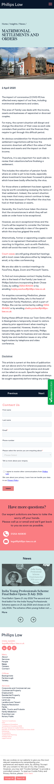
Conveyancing (8, 697)
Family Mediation (9, 711)
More (4, 612)
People (5, 661)
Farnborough (7, 678)
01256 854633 (26, 285)
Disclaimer (5, 731)
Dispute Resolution (10, 704)
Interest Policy (7, 736)
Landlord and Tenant (11, 702)
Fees (3, 723)
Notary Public (8, 716)
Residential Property (11, 695)
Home (5, 24)
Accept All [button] (9, 778)
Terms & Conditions (9, 721)
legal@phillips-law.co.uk (23, 541)
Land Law (6, 699)
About (5, 656)
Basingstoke (7, 675)
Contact (6, 668)
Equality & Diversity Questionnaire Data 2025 (18, 729)
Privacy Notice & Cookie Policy (13, 728)
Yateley (5, 680)
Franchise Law (8, 714)
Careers (5, 666)
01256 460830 (18, 533)
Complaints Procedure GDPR (12, 726)
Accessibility (6, 733)
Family (4, 707)
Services (6, 659)
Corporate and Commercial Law (16, 688)
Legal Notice (6, 738)
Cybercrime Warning (9, 735)
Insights (13, 24)
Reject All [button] (20, 778)
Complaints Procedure (10, 724)
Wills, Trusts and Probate (13, 709)
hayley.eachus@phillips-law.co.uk (28, 289)
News (22, 24)
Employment (7, 692)
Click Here (28, 773)
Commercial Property (11, 690)
